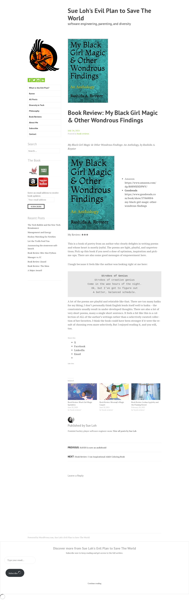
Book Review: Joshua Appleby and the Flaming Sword (145, 403)
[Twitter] (34, 80)
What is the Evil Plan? (39, 87)
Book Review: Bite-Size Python (42, 252)
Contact (32, 134)
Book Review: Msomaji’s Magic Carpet (112, 403)
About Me (33, 122)
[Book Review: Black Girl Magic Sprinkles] (82, 391)
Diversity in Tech (36, 105)
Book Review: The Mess (38, 266)
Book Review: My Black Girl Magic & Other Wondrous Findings (113, 116)
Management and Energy (39, 232)
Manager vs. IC (34, 257)
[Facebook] (30, 80)
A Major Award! (35, 270)
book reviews (83, 133)
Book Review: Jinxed (37, 261)
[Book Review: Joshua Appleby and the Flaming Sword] (145, 391)
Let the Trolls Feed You (38, 241)
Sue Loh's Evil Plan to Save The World (109, 14)
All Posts (33, 99)
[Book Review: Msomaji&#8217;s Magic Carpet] (114, 391)
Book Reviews (35, 116)
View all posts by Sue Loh (124, 431)
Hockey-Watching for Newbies (42, 236)
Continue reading (94, 583)
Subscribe (33, 128)
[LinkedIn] (43, 80)
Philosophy (34, 111)
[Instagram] (38, 80)
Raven (32, 93)
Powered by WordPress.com (40, 537)
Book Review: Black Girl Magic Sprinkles (80, 403)
